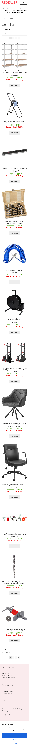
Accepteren (14, 735)
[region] (14, 734)
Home (5, 18)
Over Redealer (6, 673)
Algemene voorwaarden (8, 677)
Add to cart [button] (14, 85)
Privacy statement (7, 675)
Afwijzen (14, 743)
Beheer (14, 739)
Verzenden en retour (7, 691)
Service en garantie (7, 693)
